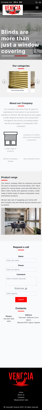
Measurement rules (21, 400)
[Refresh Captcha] (26, 288)
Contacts (21, 397)
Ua (40, 2)
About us (21, 395)
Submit (21, 299)
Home (21, 392)
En (37, 2)
